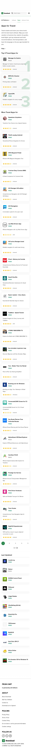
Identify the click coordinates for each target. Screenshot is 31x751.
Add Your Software (7, 699)
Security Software (12, 20)
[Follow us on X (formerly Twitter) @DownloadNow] (7, 735)
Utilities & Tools (25, 20)
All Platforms (5, 20)
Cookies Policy (6, 720)
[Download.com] (5, 13)
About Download (6, 696)
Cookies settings (6, 726)
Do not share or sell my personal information (14, 723)
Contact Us (5, 702)
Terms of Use (5, 717)
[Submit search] (12, 13)
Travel (18, 20)
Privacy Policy (5, 714)
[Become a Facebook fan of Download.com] (3, 735)
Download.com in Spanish (9, 705)
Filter (3, 49)
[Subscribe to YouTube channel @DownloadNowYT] (10, 735)
